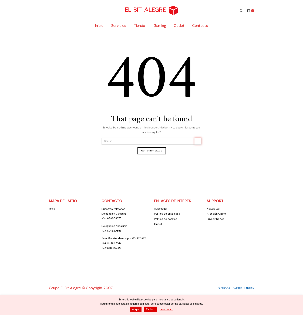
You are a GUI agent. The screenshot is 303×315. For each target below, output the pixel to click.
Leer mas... (166, 309)
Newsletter (213, 208)
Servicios (118, 25)
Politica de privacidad (167, 213)
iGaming (159, 25)
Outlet (179, 25)
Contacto (200, 25)
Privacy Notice (215, 219)
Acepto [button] (135, 309)
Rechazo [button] (150, 309)
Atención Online (216, 213)
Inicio (99, 25)
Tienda (139, 25)
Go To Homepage (151, 151)
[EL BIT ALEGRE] (151, 10)
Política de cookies (165, 219)
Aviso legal (160, 208)
